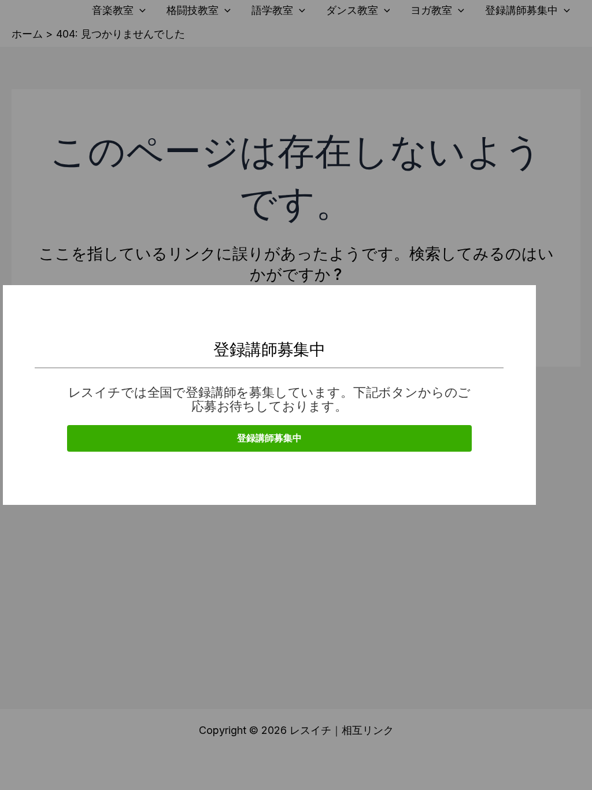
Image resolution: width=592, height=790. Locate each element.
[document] (296, 395)
